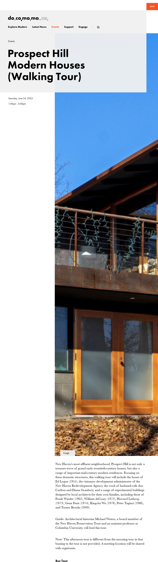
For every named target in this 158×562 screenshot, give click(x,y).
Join (152, 6)
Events (11, 41)
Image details (66, 454)
